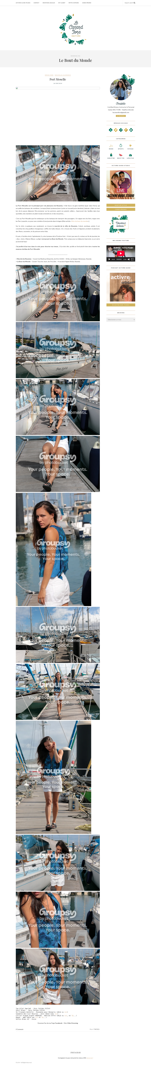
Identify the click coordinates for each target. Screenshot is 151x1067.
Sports (121, 149)
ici (65, 1012)
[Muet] (129, 259)
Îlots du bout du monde (80, 221)
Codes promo (121, 209)
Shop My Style (121, 205)
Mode (111, 149)
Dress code (49, 75)
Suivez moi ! (90, 1058)
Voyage (130, 149)
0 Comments (19, 1029)
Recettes (120, 158)
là (72, 1015)
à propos (121, 116)
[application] (120, 253)
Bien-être (111, 158)
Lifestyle (130, 158)
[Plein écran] (132, 259)
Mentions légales (49, 2)
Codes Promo (86, 2)
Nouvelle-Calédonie (63, 75)
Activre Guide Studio (23, 2)
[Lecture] (109, 259)
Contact (36, 2)
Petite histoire (74, 2)
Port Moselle (58, 79)
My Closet (61, 2)
